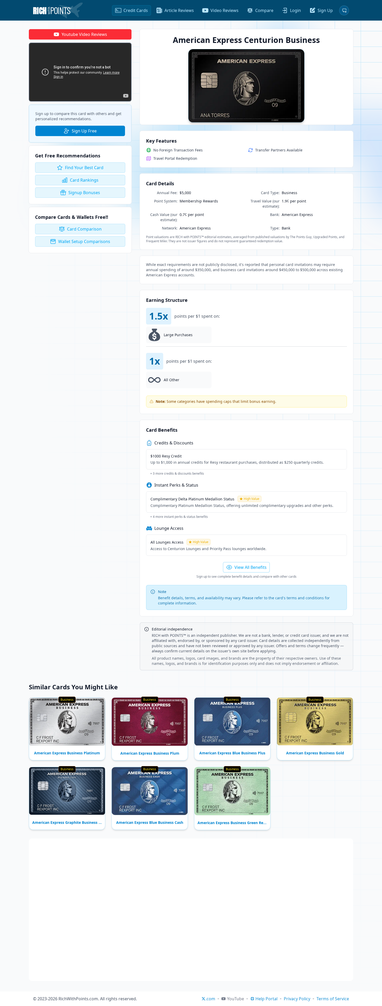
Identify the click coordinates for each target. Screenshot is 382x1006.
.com (210, 999)
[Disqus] (191, 910)
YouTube (235, 999)
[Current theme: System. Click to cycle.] (344, 10)
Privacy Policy (297, 999)
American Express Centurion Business (246, 40)
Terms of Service (333, 999)
